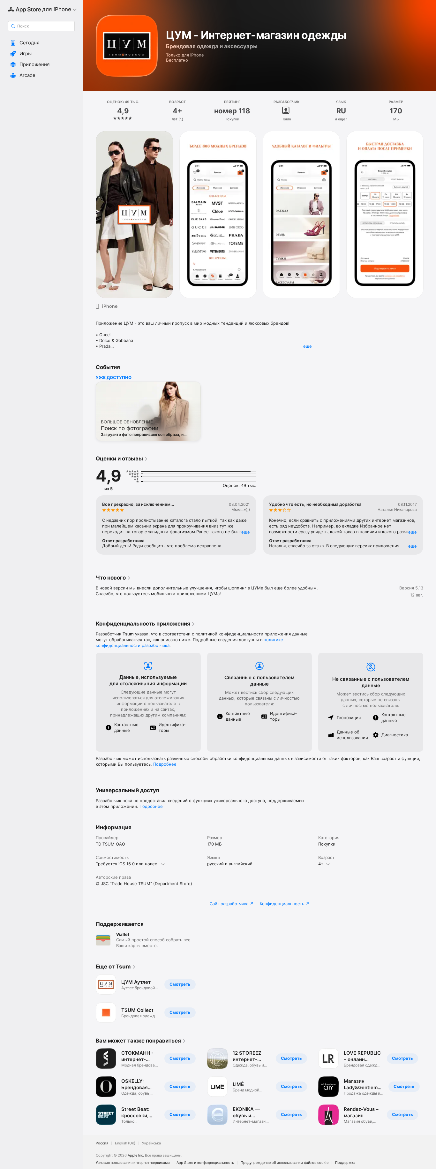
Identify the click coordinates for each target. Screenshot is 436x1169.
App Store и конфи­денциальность (205, 1163)
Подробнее (165, 764)
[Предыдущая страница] (89, 214)
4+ (321, 863)
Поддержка (345, 1163)
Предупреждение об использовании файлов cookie (284, 1163)
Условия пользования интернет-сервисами (133, 1163)
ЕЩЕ (245, 532)
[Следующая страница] (429, 214)
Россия (102, 1143)
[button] (41, 43)
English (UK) (125, 1143)
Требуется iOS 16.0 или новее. (127, 863)
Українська (151, 1143)
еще (307, 346)
